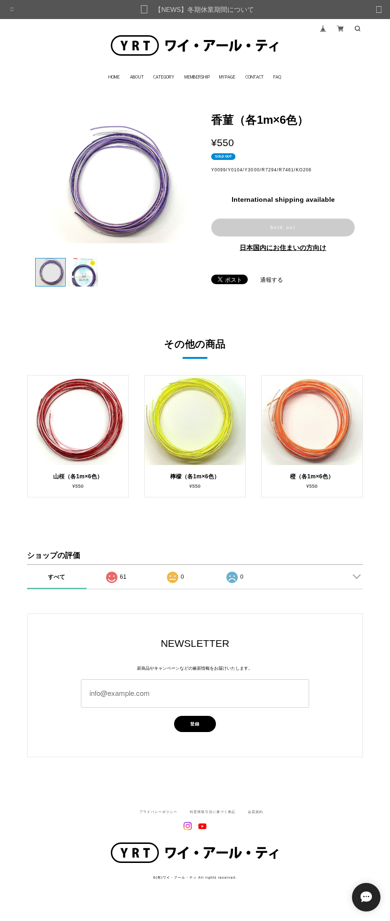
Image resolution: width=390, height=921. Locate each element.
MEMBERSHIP (197, 76)
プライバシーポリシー (158, 812)
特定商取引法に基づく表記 (212, 812)
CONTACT (254, 76)
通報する (271, 280)
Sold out (283, 227)
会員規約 (255, 812)
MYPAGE (227, 76)
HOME (114, 76)
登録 (195, 724)
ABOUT (137, 76)
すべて (56, 577)
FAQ (277, 76)
